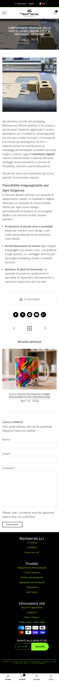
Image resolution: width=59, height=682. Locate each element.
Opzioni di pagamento (32, 607)
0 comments (31, 299)
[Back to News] (29, 328)
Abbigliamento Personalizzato (32, 567)
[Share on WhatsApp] (43, 314)
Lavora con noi (32, 552)
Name (6, 440)
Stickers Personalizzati (32, 577)
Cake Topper (32, 592)
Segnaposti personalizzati (32, 582)
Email (6, 454)
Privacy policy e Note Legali (32, 622)
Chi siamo (32, 542)
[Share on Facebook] (15, 314)
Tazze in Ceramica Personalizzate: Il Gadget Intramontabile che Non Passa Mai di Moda (29, 395)
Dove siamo (21, 3)
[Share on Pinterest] (22, 314)
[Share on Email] (36, 314)
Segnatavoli (32, 587)
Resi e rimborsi (32, 617)
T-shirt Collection (31, 572)
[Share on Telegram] (29, 314)
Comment (9, 468)
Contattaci (32, 547)
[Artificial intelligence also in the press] (14, 328)
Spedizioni (32, 612)
